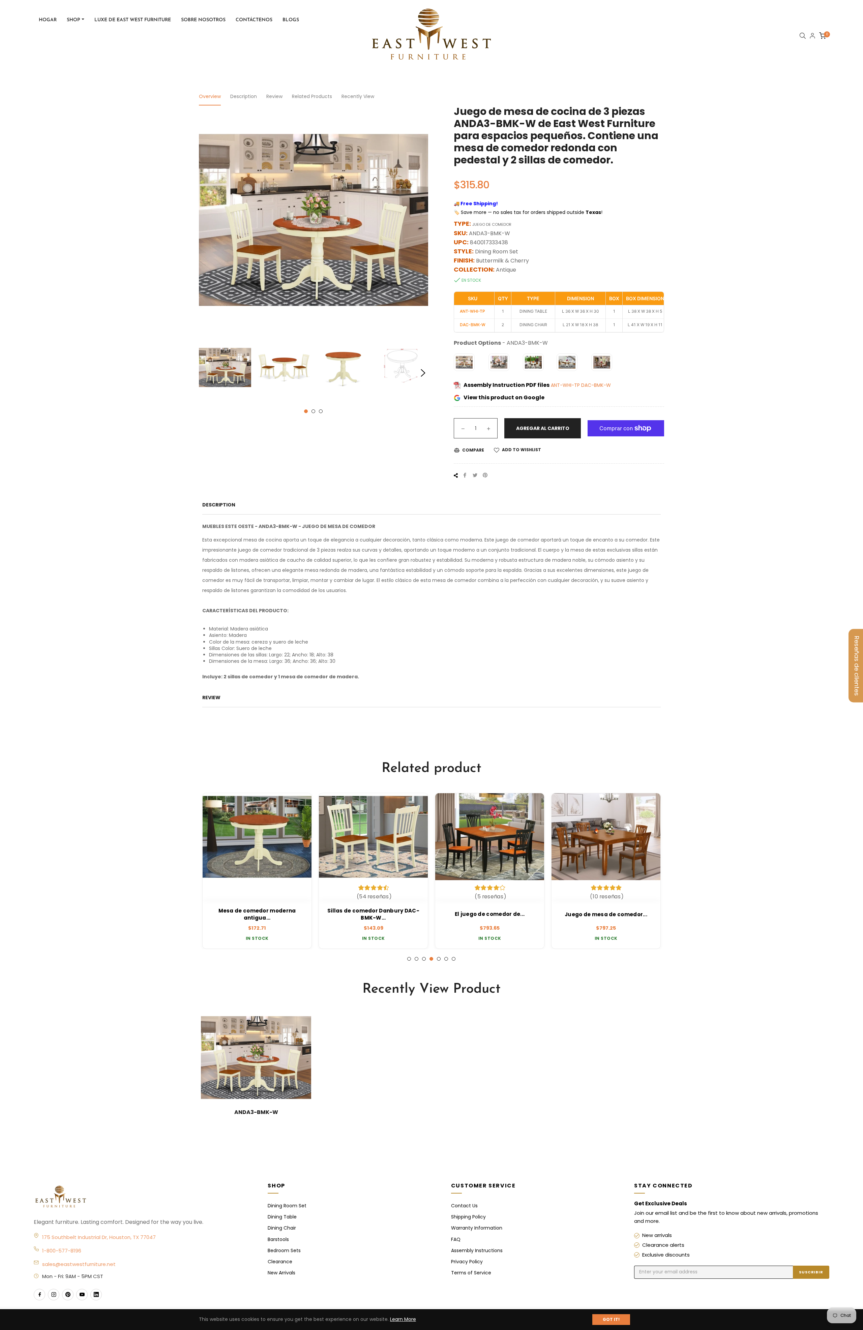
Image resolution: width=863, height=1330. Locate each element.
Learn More (403, 1319)
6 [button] (446, 959)
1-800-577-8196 (61, 1250)
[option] (257, 871)
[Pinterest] (67, 1294)
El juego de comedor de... (490, 914)
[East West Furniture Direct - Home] (144, 1197)
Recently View (357, 96)
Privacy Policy (467, 1261)
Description (243, 96)
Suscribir (811, 1272)
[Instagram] (53, 1294)
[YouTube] (82, 1294)
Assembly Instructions (477, 1250)
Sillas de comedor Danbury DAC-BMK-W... (373, 914)
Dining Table (282, 1216)
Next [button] (423, 373)
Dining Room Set (287, 1205)
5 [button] (439, 959)
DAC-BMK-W (596, 385)
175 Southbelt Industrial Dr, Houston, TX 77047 (99, 1237)
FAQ (455, 1239)
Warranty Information (476, 1228)
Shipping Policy (468, 1216)
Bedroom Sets (284, 1250)
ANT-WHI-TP (566, 385)
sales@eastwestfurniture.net (79, 1264)
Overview (210, 96)
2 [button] (313, 411)
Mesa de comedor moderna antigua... (257, 914)
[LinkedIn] (96, 1294)
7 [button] (453, 959)
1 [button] (306, 411)
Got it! (611, 1319)
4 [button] (431, 959)
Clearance (280, 1261)
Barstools (278, 1239)
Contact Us (464, 1205)
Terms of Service (471, 1272)
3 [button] (321, 411)
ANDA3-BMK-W (256, 1112)
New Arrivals (281, 1272)
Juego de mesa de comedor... (606, 914)
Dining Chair (282, 1228)
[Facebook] (39, 1294)
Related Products (312, 96)
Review (274, 96)
